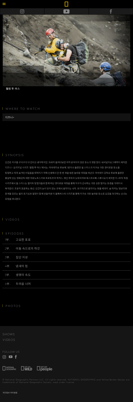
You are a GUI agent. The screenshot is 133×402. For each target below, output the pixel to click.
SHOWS (9, 334)
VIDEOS (9, 339)
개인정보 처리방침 (10, 392)
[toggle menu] (4, 4)
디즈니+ (9, 117)
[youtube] (10, 357)
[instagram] (4, 357)
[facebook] (17, 357)
